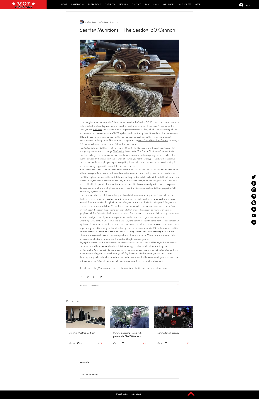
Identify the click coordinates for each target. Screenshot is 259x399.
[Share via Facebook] (81, 277)
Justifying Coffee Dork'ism (82, 332)
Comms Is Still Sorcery (168, 332)
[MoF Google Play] (253, 209)
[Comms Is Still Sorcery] (173, 317)
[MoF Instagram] (253, 189)
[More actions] (177, 21)
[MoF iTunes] (253, 196)
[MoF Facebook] (253, 183)
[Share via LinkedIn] (94, 277)
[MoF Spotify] (253, 202)
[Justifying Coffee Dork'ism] (85, 317)
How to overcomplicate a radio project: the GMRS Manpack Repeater (128, 334)
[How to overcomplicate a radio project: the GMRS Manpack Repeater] (129, 317)
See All (190, 300)
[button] (152, 4)
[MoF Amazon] (253, 222)
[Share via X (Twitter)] (87, 277)
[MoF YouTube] (253, 215)
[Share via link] (100, 277)
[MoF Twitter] (253, 176)
